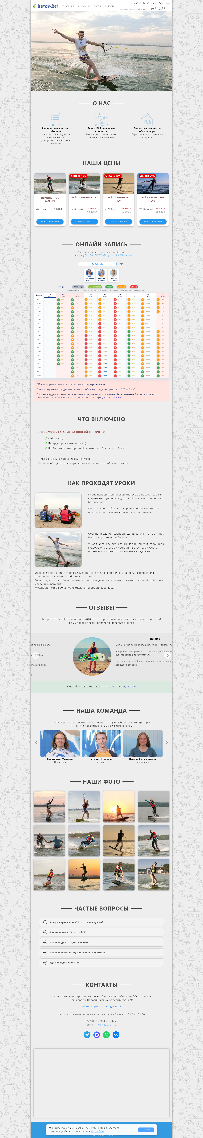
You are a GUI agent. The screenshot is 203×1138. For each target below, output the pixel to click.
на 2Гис (110, 686)
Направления (67, 6)
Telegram (109, 255)
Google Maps (113, 1006)
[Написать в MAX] (96, 1034)
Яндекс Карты (90, 1006)
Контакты (109, 6)
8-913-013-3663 (94, 255)
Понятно (146, 1130)
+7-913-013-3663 (147, 3)
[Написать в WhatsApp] (106, 1034)
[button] (121, 264)
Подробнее (97, 1131)
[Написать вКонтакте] (116, 1034)
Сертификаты (85, 6)
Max (117, 255)
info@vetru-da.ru (105, 1024)
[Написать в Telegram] (87, 1034)
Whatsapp (125, 255)
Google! (131, 686)
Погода (98, 6)
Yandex (120, 686)
